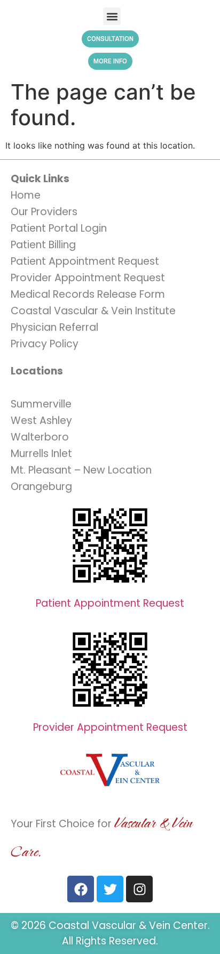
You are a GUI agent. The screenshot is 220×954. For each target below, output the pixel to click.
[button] (112, 16)
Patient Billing (43, 245)
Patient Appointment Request (85, 261)
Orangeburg (41, 486)
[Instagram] (139, 889)
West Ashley (41, 420)
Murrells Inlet (41, 453)
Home (26, 195)
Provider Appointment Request (88, 278)
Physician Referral (54, 327)
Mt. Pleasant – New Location (81, 470)
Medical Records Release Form (88, 294)
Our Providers (44, 212)
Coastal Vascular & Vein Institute (93, 311)
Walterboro (40, 437)
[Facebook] (80, 889)
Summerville (41, 404)
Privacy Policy (44, 344)
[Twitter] (110, 889)
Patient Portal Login (59, 228)
